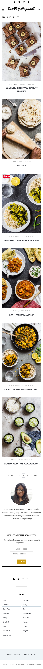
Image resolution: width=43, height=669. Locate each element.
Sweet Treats (20, 84)
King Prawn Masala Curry (21, 315)
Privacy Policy (30, 654)
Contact (17, 654)
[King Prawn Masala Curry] (21, 278)
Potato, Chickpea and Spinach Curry (21, 389)
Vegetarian (30, 84)
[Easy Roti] (21, 129)
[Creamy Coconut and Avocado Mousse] (21, 427)
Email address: (21, 549)
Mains (14, 162)
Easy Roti (21, 166)
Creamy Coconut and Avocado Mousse (21, 464)
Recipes (11, 84)
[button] (3, 9)
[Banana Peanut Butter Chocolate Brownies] (21, 51)
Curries (11, 236)
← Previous (7, 475)
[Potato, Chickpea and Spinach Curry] (21, 352)
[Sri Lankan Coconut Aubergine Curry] (21, 203)
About (9, 654)
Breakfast (13, 460)
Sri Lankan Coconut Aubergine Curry (21, 240)
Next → (37, 475)
